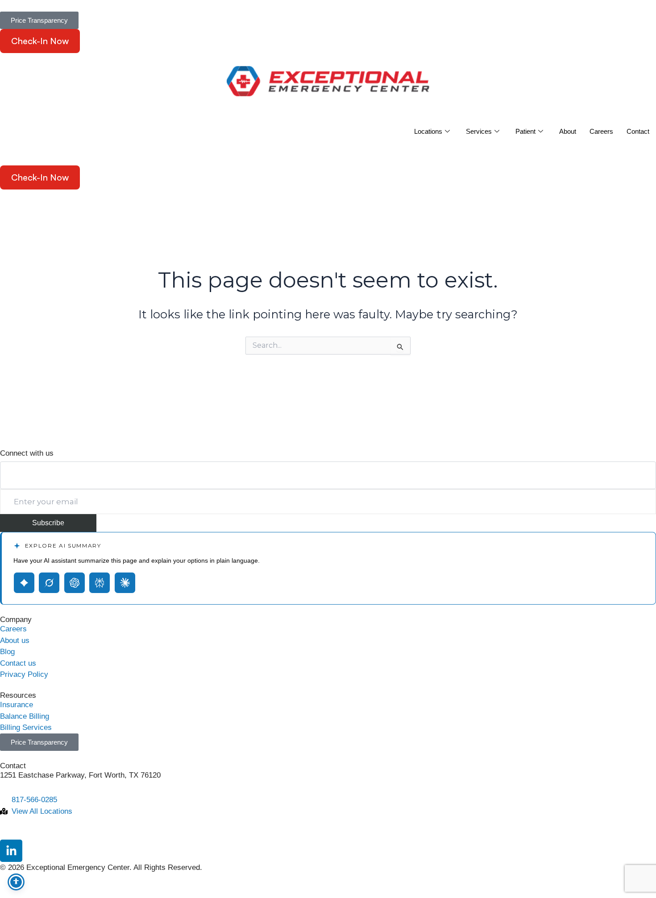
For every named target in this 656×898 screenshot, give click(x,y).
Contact (638, 131)
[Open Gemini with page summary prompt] (24, 582)
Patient (525, 131)
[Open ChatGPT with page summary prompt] (74, 582)
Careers (601, 131)
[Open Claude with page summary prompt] (125, 582)
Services (479, 131)
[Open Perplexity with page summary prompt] (99, 582)
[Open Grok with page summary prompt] (49, 582)
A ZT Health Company (36, 430)
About (567, 131)
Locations (428, 131)
